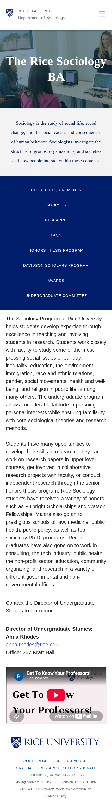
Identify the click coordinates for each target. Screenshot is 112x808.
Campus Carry (56, 796)
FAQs (56, 235)
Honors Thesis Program (56, 250)
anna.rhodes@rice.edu (32, 644)
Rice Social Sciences (35, 11)
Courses (56, 205)
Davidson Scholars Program (56, 265)
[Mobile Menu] (102, 13)
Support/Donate (79, 768)
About (27, 761)
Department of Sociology (41, 17)
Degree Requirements (56, 190)
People (45, 761)
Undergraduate (71, 761)
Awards (56, 280)
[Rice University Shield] (9, 15)
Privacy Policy (53, 789)
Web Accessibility (78, 789)
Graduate (26, 768)
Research (56, 220)
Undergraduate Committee (56, 296)
